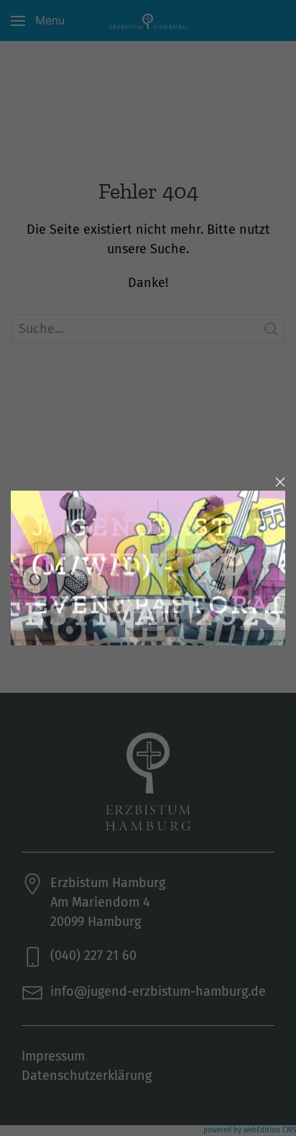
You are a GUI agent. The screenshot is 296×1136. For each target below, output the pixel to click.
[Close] (280, 482)
